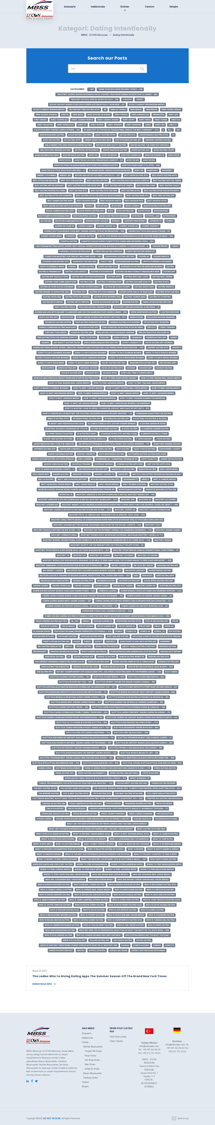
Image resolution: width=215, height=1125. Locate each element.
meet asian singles (85, 484)
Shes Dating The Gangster (55, 667)
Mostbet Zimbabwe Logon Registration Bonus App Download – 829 (72, 565)
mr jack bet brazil (143, 565)
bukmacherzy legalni (97, 221)
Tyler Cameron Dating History (85, 803)
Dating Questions (144, 287)
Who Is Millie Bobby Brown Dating (58, 915)
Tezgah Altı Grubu (93, 1051)
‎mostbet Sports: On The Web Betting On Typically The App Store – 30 (107, 545)
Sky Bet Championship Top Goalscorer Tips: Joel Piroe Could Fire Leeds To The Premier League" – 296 (109, 671)
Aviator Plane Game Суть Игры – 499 (141, 165)
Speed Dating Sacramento (92, 773)
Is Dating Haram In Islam (152, 423)
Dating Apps (114, 276)
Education (67, 317)
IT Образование (144, 439)
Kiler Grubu (90, 1064)
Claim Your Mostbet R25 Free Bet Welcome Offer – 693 (73, 256)
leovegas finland (81, 464)
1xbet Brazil (40, 119)
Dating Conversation (109, 282)
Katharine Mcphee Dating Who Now (147, 454)
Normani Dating (106, 580)
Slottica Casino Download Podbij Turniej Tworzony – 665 (75, 712)
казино (125, 945)
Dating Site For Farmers (102, 292)
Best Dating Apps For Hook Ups (84, 185)
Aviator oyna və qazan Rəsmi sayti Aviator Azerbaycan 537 (86, 165)
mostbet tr (63, 555)
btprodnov (169, 216)
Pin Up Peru (144, 626)
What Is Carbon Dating (165, 834)
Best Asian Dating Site (136, 175)
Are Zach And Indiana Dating (55, 150)
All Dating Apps (72, 140)
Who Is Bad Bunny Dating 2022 (160, 884)
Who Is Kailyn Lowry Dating (89, 905)
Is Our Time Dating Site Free (58, 439)
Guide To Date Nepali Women (163, 357)
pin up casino (86, 626)
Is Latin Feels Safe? (87, 433)
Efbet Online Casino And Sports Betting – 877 (101, 317)
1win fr (64, 114)
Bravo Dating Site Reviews (114, 216)
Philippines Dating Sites (128, 621)
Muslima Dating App (167, 565)
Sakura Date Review (170, 651)
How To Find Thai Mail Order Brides (146, 383)
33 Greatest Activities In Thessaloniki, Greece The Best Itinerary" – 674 (121, 130)
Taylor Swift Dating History (131, 783)
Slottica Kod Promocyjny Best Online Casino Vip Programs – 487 (76, 743)
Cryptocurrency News (52, 266)
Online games (102, 585)
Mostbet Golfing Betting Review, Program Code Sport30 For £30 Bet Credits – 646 (97, 525)
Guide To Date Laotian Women (52, 357)
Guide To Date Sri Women (51, 363)
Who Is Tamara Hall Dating (160, 920)
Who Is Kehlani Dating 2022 (64, 910)
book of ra (144, 211)
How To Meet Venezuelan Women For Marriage (125, 403)
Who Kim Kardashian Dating (60, 930)
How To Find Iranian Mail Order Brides (69, 383)
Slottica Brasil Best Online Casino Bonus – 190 (76, 702)
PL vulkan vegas (41, 631)
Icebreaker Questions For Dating (153, 413)
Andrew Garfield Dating (158, 140)
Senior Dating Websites (131, 656)
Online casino (40, 585)
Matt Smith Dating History (72, 479)
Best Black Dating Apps (164, 175)
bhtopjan (102, 206)
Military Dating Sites (161, 484)
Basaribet (167, 170)
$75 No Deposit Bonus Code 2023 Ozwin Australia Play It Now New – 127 (87, 104)
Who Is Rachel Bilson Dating (54, 920)
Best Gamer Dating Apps (60, 200)
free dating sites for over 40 (153, 332)
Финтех (81, 950)
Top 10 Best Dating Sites (75, 793)
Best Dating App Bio (97, 180)
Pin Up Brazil (68, 626)
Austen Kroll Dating (74, 155)
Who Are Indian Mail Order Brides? (110, 874)
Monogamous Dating (130, 489)
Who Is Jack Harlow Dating (160, 894)
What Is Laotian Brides (68, 844)
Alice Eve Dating (51, 140)
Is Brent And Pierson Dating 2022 (66, 423)
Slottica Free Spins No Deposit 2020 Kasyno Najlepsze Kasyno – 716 (78, 737)
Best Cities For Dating (45, 180)
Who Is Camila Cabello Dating (56, 889)
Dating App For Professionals (88, 276)
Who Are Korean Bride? (101, 879)
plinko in (131, 631)
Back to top (183, 1118)
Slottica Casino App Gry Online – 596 (68, 707)
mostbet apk (128, 499)
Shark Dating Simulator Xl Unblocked (133, 661)
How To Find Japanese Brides (109, 383)
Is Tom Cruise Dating (121, 439)
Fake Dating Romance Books (90, 322)
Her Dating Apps (168, 363)
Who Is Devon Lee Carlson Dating (92, 894)
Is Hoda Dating (129, 428)
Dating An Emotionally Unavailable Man (137, 271)
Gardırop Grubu (90, 1077)
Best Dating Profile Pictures (50, 190)
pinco (157, 626)
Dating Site (79, 292)
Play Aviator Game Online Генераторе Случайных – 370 (82, 631)
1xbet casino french (82, 119)
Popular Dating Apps (92, 636)
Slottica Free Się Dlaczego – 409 (131, 732)
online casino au (61, 585)
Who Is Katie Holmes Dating (160, 905)
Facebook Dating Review (58, 322)
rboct (68, 646)
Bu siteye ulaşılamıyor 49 (68, 221)
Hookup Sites (110, 373)
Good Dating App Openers (159, 342)
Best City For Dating (72, 180)
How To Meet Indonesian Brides (57, 393)
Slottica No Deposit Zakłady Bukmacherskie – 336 (78, 747)
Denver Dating (131, 302)
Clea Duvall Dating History (119, 256)
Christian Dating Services (108, 251)
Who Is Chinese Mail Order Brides (93, 889)
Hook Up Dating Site (112, 368)
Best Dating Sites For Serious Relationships (99, 195)
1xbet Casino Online (107, 119)
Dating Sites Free (52, 297)
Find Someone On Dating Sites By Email (122, 327)
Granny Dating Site (157, 347)
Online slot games (123, 585)
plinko (118, 631)
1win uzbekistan (140, 114)
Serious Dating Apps (98, 661)
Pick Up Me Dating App (156, 621)
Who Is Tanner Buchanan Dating (62, 925)
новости (169, 945)
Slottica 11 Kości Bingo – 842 (108, 677)
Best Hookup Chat (86, 200)
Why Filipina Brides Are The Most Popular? (147, 935)
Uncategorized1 (55, 808)
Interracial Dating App (117, 418)
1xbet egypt (129, 119)
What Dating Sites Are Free (151, 829)
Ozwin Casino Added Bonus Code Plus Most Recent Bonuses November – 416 (82, 595)
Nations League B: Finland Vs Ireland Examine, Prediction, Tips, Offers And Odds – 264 (85, 575)
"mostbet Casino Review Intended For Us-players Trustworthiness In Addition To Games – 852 (107, 94)
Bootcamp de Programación (53, 216)
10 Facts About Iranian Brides (49, 109)
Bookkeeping (161, 211)
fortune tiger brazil (56, 332)
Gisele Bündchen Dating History (101, 342)
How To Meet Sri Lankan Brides (80, 403)
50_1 (170, 130)
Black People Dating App (91, 211)
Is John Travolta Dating (60, 433)
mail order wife (41, 474)
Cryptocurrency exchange (157, 261)
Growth (176, 347)
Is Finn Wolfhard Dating (104, 428)
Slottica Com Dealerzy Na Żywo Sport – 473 (134, 722)
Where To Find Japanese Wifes (120, 869)
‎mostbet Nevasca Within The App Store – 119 (56, 530)
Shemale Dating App (168, 661)
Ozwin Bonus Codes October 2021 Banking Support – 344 (151, 591)
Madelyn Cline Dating (123, 469)
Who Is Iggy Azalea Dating (127, 894)
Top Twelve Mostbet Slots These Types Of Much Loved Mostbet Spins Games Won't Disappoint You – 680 (87, 798)
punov (87, 641)
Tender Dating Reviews (163, 783)
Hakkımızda (98, 6)
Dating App (169, 271)
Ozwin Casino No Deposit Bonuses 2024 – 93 (144, 606)
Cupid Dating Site (107, 266)
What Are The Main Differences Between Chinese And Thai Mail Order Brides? (107, 823)
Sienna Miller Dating (113, 667)
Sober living (44, 768)
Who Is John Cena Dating (125, 899)
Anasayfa (69, 6)
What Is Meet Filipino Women (99, 844)
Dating (170, 266)
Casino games (85, 226)
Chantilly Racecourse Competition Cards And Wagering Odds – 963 (117, 241)
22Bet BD (159, 124)
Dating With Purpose (78, 302)
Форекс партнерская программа (148, 950)
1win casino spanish (46, 114)
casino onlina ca (106, 226)
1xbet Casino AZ (59, 119)
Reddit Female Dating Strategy (138, 646)
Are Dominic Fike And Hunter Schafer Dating (68, 145)
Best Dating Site (78, 190)
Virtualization (164, 813)
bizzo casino (132, 206)
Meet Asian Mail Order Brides (56, 484)
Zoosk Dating (143, 940)
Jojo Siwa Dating (102, 449)
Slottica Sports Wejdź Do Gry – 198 (139, 753)
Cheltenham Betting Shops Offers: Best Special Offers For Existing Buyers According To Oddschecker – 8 (91, 246)
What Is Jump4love (163, 839)
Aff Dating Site (127, 135)
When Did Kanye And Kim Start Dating (53, 864)
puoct (98, 641)
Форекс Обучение (118, 950)
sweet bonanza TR (139, 778)
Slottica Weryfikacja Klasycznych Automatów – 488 (145, 758)
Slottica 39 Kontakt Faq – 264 (75, 682)
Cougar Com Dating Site (55, 261)
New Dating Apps (165, 575)
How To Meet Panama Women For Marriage (142, 398)
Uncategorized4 (76, 808)
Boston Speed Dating (84, 216)
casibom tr (155, 221)
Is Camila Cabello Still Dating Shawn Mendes (112, 423)
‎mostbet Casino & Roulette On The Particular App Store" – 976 (77, 509)
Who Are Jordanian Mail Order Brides (65, 879)
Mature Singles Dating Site (105, 479)
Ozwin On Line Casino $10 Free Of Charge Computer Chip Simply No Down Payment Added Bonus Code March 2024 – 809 (107, 616)
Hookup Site (92, 373)
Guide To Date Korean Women (125, 352)
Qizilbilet (111, 641)
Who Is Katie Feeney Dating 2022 (125, 905)
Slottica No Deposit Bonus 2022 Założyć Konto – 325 (144, 743)
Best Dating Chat (146, 185)
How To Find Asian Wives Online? (119, 378)
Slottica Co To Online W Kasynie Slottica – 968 (81, 722)
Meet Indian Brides (109, 484)
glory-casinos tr (131, 342)
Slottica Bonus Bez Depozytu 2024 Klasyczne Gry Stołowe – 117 (72, 692)
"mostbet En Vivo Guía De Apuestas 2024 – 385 (94, 99)
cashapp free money (134, 221)
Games (173, 337)
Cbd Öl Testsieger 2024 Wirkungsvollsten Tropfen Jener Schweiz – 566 (135, 236)
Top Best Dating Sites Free (129, 793)
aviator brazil (109, 155)
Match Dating (46, 479)
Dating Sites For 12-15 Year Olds (136, 292)
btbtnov (137, 216)
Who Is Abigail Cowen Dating (89, 884)
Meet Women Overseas (134, 484)
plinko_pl (159, 631)
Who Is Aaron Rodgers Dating (54, 884)
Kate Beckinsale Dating (111, 454)
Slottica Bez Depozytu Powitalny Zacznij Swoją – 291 (148, 687)
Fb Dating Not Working (156, 322)
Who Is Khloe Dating (94, 910)
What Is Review (135, 849)
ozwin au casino (108, 591)
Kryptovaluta (148, 459)
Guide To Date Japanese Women (54, 352)
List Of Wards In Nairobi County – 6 (55, 469)
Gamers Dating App (156, 337)
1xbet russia (97, 124)
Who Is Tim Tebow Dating (130, 925)
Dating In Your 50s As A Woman (56, 287)
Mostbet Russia (162, 540)
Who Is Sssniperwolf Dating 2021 (125, 920)
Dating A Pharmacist (50, 271)
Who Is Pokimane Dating (161, 915)
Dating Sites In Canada (77, 297)
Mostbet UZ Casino (100, 555)
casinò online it (150, 226)
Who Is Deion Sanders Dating (54, 894)
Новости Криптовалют (61, 950)
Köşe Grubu (90, 1055)
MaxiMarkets (131, 479)
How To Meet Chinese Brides (88, 388)
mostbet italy (152, 525)
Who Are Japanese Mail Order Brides (151, 874)
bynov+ (116, 221)
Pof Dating (175, 631)
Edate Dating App (48, 317)
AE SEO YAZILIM (51, 1118)
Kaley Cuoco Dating (144, 449)
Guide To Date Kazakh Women (90, 352)
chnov (175, 246)
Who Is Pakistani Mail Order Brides (126, 915)
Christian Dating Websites (140, 251)
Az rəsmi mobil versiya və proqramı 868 (109, 170)
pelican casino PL (103, 621)
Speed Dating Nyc (64, 773)
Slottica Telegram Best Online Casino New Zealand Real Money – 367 (76, 758)
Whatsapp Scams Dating (163, 859)
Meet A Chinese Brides (164, 479)
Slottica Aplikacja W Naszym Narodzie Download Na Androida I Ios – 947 (76, 687)
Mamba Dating (61, 474)
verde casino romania (140, 813)
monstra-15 (66, 494)
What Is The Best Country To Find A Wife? (155, 854)
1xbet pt (82, 124)
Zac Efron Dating (122, 940)
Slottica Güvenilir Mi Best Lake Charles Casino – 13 (144, 737)
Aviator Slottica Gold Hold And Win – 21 (63, 170)
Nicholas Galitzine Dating (55, 580)
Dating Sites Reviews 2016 (107, 297)
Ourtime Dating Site (170, 585)
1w (105, 109)
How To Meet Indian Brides (166, 388)
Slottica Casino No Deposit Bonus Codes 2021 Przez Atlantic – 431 (141, 717)
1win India (78, 114)
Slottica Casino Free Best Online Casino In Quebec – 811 (140, 712)
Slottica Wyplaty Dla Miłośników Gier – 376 (55, 763)
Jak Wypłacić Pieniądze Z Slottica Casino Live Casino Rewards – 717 (113, 444)
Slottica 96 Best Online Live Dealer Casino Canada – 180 (125, 682)
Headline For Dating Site (142, 363)
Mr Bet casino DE (121, 565)
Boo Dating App (125, 211)
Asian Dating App (140, 150)
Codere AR (144, 256)
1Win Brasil (136, 109)
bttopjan (46, 221)
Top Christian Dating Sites (161, 793)
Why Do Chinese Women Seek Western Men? (98, 935)
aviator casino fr (154, 155)
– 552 (91, 89)
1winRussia (158, 114)
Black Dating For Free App (157, 206)
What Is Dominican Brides (92, 839)
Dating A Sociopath (101, 271)
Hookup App (145, 368)
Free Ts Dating (88, 337)
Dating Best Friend (162, 276)
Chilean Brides (159, 246)
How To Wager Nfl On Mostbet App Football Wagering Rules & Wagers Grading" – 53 (87, 413)
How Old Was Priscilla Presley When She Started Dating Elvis (66, 378)
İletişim (174, 6)
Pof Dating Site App (43, 636)
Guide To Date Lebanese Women (89, 357)
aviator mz (133, 160)
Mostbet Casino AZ (125, 509)
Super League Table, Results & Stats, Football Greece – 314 (95, 778)
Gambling (137, 337)
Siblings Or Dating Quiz (85, 667)
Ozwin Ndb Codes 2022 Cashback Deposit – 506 (107, 611)
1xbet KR (175, 119)
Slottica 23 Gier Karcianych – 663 (146, 677)
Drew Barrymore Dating (143, 312)
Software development (68, 768)
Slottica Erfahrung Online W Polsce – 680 (136, 727)
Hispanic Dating (88, 368)
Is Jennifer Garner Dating (155, 428)
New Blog (147, 575)
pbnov (86, 621)
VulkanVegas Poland (166, 819)
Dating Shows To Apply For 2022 (52, 292)
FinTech (151, 327)
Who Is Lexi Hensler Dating (123, 910)
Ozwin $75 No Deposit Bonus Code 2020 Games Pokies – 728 (64, 591)
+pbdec (139, 99)
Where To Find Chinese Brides (55, 869)
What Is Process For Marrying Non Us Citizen (59, 849)
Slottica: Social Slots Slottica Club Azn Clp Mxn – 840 (152, 763)
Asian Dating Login (164, 150)
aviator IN (173, 155)
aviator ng (149, 160)
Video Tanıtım (116, 1041)
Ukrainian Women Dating (138, 803)
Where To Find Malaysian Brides (157, 869)
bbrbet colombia (46, 175)
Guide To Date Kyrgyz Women (160, 352)
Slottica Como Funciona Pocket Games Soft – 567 (83, 727)
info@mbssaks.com (149, 1046)
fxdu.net (105, 337)
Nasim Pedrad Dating (160, 570)
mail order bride (169, 469)
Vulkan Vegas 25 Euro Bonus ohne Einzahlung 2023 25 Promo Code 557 (93, 819)
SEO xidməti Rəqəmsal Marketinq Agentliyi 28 (59, 661)
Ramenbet (165, 641)
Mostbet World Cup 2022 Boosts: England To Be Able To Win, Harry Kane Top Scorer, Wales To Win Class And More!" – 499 (107, 560)
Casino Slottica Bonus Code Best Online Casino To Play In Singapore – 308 (84, 231)
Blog (110, 211)
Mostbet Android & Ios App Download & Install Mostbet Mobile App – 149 (115, 494)
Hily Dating (48, 368)
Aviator (93, 155)
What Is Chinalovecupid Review (57, 839)
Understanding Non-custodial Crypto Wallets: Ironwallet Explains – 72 (129, 808)
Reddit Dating (83, 646)
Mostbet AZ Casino (165, 499)
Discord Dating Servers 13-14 (94, 307)
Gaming (45, 342)
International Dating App (86, 418)
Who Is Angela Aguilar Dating (124, 884)
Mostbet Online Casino (168, 530)
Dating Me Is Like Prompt (117, 287)
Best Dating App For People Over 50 (130, 180)
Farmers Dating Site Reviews (125, 322)
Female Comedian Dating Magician (57, 327)
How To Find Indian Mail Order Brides (160, 378)
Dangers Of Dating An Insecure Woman (141, 266)
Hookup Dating (164, 368)
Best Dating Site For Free (104, 190)
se (69, 656)
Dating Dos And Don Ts (137, 282)
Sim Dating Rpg (45, 671)
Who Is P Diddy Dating (92, 915)
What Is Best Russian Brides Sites (131, 834)
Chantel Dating (68, 241)
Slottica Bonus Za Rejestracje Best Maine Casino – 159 (75, 697)
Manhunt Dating (82, 474)
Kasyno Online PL (86, 454)
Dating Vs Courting (160, 297)
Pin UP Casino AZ (105, 626)
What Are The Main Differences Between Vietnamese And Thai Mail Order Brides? (91, 829)
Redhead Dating (167, 646)
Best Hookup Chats (110, 200)
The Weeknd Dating (48, 793)
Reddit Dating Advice (107, 646)
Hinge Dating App (67, 368)
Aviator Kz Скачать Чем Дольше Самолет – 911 (99, 160)
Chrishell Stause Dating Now (74, 251)
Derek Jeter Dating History (157, 302)
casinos (70, 236)
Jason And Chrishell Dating (74, 449)
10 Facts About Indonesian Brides (147, 104)
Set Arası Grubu (92, 1060)
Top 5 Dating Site (102, 793)
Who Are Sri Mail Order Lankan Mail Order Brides (143, 879)
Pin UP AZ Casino (49, 626)
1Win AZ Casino (118, 109)
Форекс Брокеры (97, 950)
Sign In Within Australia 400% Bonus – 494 (150, 667)
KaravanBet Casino (169, 449)
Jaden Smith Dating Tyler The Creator (53, 444)
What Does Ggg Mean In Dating (52, 834)
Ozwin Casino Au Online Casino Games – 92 (149, 595)
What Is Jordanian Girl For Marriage (129, 839)
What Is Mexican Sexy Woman (133, 844)
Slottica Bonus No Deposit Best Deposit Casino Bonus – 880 (143, 692)
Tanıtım (149, 6)
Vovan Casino (44, 819)
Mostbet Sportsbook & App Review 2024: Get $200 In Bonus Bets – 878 (72, 550)
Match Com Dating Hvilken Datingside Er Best (157, 474)
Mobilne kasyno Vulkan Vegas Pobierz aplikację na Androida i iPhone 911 (76, 489)
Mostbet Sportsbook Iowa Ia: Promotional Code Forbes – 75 (145, 550)
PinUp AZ (169, 626)
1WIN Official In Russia (98, 114)
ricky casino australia (94, 651)
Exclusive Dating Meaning (161, 317)
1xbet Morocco (65, 124)
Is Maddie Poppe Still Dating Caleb (119, 433)
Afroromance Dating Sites (154, 135)
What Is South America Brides (163, 849)
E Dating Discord (170, 312)
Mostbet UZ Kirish (123, 555)
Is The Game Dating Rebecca (91, 439)
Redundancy (40, 651)
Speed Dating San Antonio (124, 773)
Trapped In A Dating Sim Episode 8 (164, 798)
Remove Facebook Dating (64, 651)
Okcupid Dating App (129, 580)
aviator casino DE (131, 155)
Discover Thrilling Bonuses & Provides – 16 (136, 307)
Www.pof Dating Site (74, 940)
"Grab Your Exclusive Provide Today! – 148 (120, 89)
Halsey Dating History (113, 363)
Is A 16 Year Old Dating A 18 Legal (150, 418)
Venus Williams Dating (85, 813)
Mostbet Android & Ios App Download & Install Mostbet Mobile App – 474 (77, 499)
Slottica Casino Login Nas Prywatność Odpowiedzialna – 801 (69, 717)
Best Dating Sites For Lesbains (56, 195)
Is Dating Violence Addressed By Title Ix (66, 428)
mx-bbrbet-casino (53, 570)
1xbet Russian (115, 124)
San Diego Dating (54, 656)
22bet (148, 124)
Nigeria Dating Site (83, 580)
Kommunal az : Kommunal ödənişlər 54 (116, 459)
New (136, 575)
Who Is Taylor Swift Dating (98, 925)
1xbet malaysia (45, 124)
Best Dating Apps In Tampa (119, 185)
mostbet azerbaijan (47, 504)
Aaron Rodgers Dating (52, 135)
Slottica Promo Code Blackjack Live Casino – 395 (135, 747)
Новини (157, 945)
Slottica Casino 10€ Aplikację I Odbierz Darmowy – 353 (134, 702)
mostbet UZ (79, 555)
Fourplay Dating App (82, 332)
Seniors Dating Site (158, 656)
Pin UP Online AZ (126, 626)
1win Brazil (151, 109)
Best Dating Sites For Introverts (161, 190)
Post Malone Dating (118, 636)
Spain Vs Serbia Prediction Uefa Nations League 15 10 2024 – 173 (117, 768)
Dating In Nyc (161, 282)
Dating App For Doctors (55, 276)
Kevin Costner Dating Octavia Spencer (53, 459)
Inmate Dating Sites (58, 418)
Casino (169, 221)
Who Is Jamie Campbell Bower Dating (88, 899)
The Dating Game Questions (75, 788)
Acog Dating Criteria (79, 135)
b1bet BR (139, 170)
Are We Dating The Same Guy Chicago (149, 145)
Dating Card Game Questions (60, 282)
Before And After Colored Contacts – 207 (97, 175)
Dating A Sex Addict (76, 271)
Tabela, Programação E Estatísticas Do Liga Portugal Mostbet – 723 (75, 783)
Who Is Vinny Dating (158, 925)
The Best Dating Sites (44, 788)
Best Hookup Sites (157, 200)
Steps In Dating (150, 773)
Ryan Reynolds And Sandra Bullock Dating (133, 651)
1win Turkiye (121, 114)
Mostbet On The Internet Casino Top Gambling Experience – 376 (118, 530)
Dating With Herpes (52, 302)
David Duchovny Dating (106, 302)
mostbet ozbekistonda (64, 535)
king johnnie (85, 459)
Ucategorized (113, 803)
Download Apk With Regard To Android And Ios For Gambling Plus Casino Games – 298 (81, 312)
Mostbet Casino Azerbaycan (154, 509)
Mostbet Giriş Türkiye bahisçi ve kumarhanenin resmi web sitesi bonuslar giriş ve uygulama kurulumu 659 (107, 519)
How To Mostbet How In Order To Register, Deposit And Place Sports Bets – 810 (107, 408)
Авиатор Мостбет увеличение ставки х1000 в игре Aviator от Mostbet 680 (78, 945)
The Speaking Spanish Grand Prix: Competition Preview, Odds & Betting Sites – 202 (137, 788)
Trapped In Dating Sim (53, 803)
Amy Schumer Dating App (128, 140)
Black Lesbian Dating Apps (60, 211)
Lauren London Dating (56, 464)
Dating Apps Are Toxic (136, 276)
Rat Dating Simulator (49, 646)
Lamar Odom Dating (171, 459)
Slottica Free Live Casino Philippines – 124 (88, 732)
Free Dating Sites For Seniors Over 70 (57, 337)
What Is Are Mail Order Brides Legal (91, 834)
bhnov (89, 206)
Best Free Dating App (163, 195)
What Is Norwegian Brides (167, 844)
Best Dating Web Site (138, 195)
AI (173, 135)
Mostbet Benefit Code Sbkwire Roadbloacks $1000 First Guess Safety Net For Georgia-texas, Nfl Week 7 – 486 (120, 504)
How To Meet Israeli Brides (125, 393)
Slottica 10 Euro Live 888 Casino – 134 (69, 677)
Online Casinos (82, 585)
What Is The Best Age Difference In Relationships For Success (97, 854)
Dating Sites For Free (168, 292)
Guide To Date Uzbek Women (83, 363)
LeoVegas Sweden (103, 464)
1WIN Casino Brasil (171, 109)
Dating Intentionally (88, 287)
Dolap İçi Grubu (92, 1068)
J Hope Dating (163, 439)
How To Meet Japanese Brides (158, 393)
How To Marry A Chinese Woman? (51, 388)
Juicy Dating (123, 449)
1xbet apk (173, 114)
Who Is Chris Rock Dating (160, 889)
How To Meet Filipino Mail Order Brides (127, 388)
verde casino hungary (113, 813)
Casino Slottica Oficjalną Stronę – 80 (149, 231)
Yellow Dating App (99, 940)
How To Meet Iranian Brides (92, 393)
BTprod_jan (152, 216)
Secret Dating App (83, 656)
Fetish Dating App (89, 327)
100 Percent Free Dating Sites (84, 109)
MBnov (145, 479)
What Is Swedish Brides (49, 854)
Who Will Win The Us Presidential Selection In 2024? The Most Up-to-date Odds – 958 (124, 930)
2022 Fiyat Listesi (118, 1036)
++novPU (127, 99)
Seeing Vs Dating (106, 656)
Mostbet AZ (145, 499)
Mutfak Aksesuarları (93, 1046)
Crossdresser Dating (127, 261)
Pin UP (175, 621)
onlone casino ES (146, 585)
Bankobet (152, 170)
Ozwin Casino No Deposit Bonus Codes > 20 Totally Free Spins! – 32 (82, 606)
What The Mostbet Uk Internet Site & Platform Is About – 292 (113, 859)
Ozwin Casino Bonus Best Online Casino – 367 (67, 601)
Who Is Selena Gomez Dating (88, 920)
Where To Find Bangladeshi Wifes (164, 864)
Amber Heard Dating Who (98, 140)
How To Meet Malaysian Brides (100, 398)
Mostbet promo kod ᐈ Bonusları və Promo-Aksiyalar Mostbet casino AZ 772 (122, 535)
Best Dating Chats (169, 185)
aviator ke (65, 160)
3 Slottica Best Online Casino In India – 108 (57, 130)
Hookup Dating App (71, 373)
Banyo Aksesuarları (92, 1073)
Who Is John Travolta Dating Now (161, 899)
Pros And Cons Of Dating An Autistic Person (156, 636)
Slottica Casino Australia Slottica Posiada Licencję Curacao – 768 (128, 707)
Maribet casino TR (104, 474)
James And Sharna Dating (166, 444)
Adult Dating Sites (105, 135)
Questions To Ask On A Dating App (138, 641)
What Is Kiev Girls (42, 844)
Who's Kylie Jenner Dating (58, 935)
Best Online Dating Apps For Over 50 (62, 206)
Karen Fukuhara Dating (60, 454)
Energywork (136, 317)
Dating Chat (87, 282)
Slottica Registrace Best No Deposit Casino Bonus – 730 (86, 753)
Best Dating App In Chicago (49, 185)
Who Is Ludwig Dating (152, 910)
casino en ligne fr (64, 226)
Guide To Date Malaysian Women (126, 357)
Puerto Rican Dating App (56, 641)
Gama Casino (121, 337)
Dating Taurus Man (135, 297)
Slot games (171, 671)
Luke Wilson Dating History (93, 469)
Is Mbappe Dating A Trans (154, 433)
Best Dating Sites (130, 190)
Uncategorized (164, 803)
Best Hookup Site (134, 200)
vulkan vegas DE (142, 819)
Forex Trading (167, 327)
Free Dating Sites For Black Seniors (115, 332)
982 (178, 130)
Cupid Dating (87, 266)
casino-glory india (51, 236)
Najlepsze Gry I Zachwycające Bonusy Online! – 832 (94, 570)
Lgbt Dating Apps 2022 (158, 464)
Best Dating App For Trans (167, 180)
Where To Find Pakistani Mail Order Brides (66, 874)
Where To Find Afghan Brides (92, 864)
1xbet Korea (161, 119)
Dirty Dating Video (65, 307)
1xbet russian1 (133, 124)
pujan (77, 641)
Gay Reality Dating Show (67, 342)
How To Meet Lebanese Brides (64, 398)
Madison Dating (147, 469)
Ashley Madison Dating (115, 150)
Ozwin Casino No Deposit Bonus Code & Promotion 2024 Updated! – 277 (133, 601)
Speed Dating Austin (165, 768)
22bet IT (172, 124)
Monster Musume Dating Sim (161, 489)
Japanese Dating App (44, 449)
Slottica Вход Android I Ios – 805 (100, 763)
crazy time (106, 261)
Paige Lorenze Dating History (51, 621)
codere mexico (161, 256)
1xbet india (144, 119)
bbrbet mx (65, 175)
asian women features (47, 155)
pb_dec (75, 621)
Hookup (131, 368)
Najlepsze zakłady (135, 570)
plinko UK (145, 631)
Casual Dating (86, 236)
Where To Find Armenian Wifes (127, 864)
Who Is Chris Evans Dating (129, 889)
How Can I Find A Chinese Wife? (137, 373)
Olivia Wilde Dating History (158, 580)
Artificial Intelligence (87, 150)
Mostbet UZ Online (147, 555)
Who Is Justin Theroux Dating (55, 905)
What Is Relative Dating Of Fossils (105, 849)
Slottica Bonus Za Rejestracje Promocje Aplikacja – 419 (138, 697)
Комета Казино (141, 945)
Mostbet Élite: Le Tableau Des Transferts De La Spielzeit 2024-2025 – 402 (107, 515)
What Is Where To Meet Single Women (57, 859)
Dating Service (166, 287)
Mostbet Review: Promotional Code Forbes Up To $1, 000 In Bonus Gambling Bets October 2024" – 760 (96, 540)
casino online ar (129, 226)
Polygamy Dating (67, 636)
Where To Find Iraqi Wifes (88, 869)
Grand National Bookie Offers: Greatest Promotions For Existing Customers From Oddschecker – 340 (88, 347)
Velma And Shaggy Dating (55, 813)
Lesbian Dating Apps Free (130, 464)
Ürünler (124, 6)
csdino (72, 266)
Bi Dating (116, 206)
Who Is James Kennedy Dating (49, 899)
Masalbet (123, 474)
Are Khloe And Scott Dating (111, 145)
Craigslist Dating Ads (84, 261)
